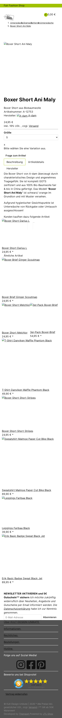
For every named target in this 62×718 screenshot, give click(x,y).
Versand (33, 125)
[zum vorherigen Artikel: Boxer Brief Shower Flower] (5, 32)
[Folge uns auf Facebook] (31, 665)
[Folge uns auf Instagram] (20, 665)
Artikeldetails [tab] (36, 162)
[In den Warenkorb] (5, 37)
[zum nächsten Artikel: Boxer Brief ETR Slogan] (10, 32)
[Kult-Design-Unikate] (9, 17)
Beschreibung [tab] (15, 162)
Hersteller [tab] (12, 168)
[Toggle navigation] (8, 10)
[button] (33, 12)
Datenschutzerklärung (17, 608)
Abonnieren (49, 617)
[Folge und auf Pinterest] (41, 665)
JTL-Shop (48, 713)
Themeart (24, 713)
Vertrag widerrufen (17, 694)
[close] (5, 41)
